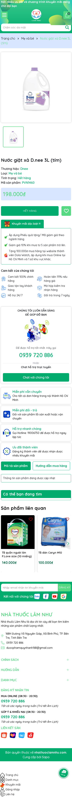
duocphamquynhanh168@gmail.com (29, 648)
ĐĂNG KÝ (64, 587)
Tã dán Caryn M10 (50, 552)
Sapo (46, 757)
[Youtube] (55, 596)
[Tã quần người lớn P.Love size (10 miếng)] (18, 532)
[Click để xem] (36, 87)
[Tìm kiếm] (67, 27)
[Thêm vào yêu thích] (66, 211)
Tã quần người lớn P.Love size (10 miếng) (17, 554)
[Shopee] (4, 735)
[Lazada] (13, 735)
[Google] (63, 596)
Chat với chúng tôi (36, 377)
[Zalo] (37, 596)
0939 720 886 (36, 354)
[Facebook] (46, 596)
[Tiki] (22, 735)
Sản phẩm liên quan (23, 508)
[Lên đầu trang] (64, 762)
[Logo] (36, 15)
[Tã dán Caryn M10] (54, 532)
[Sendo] (30, 735)
